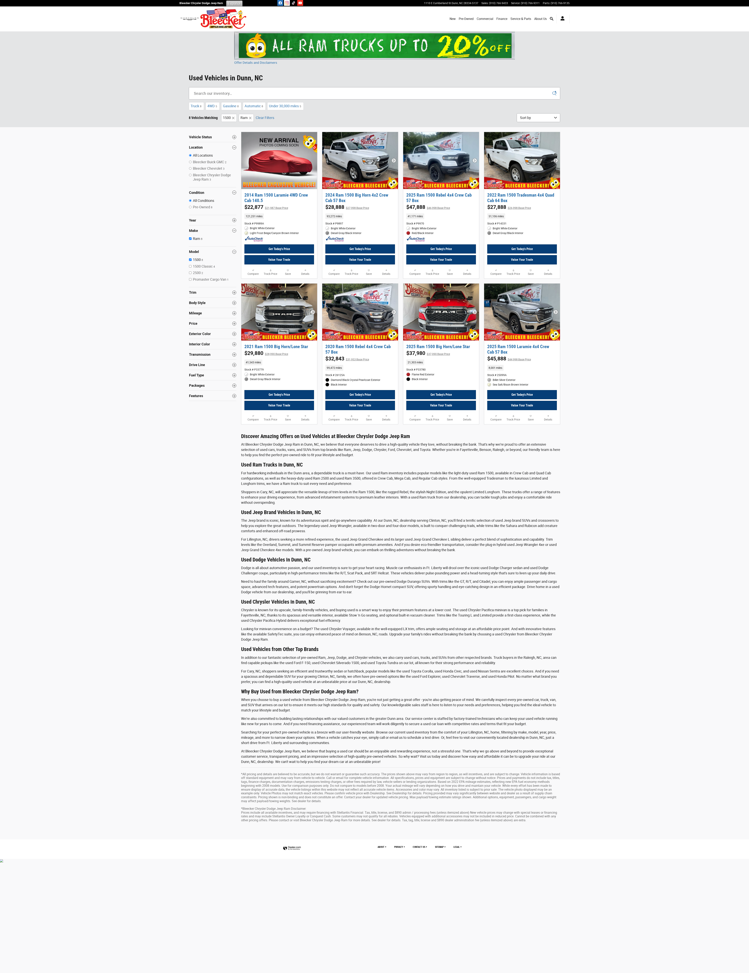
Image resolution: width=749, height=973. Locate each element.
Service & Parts (520, 19)
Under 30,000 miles (285, 106)
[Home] (189, 19)
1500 (227, 118)
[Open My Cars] (561, 18)
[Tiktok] (293, 3)
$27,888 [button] (509, 207)
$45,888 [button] (509, 359)
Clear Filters (265, 118)
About (381, 847)
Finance (501, 19)
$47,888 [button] (428, 207)
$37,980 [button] (428, 353)
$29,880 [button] (266, 353)
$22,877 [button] (266, 207)
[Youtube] (300, 3)
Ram (244, 118)
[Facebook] (280, 3)
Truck (196, 106)
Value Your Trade (279, 260)
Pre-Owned (466, 19)
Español (234, 4)
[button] (279, 216)
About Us (540, 19)
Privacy (398, 847)
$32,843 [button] (347, 359)
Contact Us (419, 847)
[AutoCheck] (254, 239)
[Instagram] (287, 3)
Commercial (485, 19)
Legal (456, 847)
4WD (212, 106)
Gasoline (231, 106)
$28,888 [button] (347, 207)
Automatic (254, 106)
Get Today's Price (279, 249)
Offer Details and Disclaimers (255, 63)
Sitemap (439, 847)
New (453, 19)
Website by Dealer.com (292, 848)
